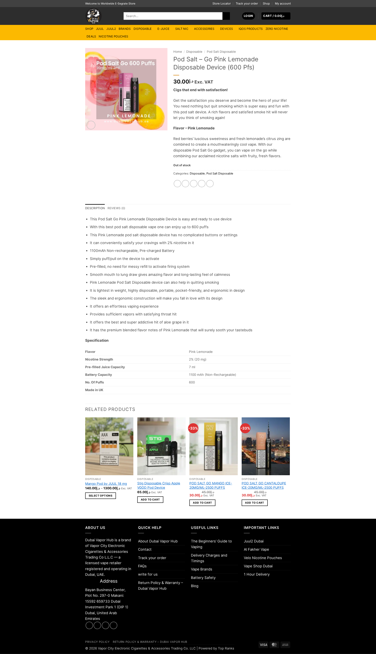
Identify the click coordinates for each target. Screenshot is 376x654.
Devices (226, 29)
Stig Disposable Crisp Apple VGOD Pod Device (158, 485)
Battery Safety (203, 577)
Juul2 (111, 29)
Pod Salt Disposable (221, 52)
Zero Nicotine (277, 29)
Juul (100, 29)
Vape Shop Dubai (258, 566)
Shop (266, 3)
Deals (91, 36)
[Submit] (226, 16)
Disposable (143, 29)
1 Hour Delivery (257, 574)
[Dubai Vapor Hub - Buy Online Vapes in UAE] (101, 16)
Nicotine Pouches (113, 36)
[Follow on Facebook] (89, 625)
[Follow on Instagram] (97, 625)
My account (283, 3)
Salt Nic (181, 29)
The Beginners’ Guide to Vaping (211, 544)
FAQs (142, 566)
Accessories (204, 29)
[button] (248, 16)
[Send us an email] (105, 625)
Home (177, 52)
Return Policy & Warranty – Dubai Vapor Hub (160, 585)
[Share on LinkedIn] (210, 183)
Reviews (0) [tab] (116, 208)
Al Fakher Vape (256, 549)
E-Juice (163, 29)
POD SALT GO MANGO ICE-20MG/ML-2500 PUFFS (210, 485)
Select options (101, 495)
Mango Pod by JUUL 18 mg (106, 484)
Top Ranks (226, 648)
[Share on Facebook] (177, 183)
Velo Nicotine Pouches (263, 558)
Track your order (247, 3)
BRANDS (125, 29)
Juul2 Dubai (254, 541)
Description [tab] (95, 208)
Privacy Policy (97, 641)
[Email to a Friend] (193, 183)
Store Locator (221, 3)
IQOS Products (251, 29)
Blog (194, 586)
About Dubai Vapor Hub (158, 541)
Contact (145, 549)
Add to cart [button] (150, 499)
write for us (148, 574)
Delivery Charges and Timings (209, 558)
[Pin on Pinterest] (201, 183)
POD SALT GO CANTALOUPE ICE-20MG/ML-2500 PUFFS (264, 485)
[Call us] (113, 625)
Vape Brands (201, 569)
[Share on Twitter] (185, 183)
